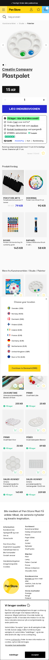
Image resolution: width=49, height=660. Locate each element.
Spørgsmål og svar (11, 533)
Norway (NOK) (17, 314)
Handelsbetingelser (11, 561)
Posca (27, 565)
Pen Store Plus (9, 544)
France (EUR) (17, 335)
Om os (5, 535)
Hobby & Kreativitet (33, 532)
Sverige (28, 593)
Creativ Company (17, 69)
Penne (27, 535)
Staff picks (29, 549)
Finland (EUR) (17, 324)
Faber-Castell (31, 562)
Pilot (27, 556)
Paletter (30, 23)
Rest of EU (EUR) (18, 357)
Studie (21, 23)
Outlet (27, 543)
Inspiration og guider (11, 547)
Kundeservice (9, 530)
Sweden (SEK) (17, 308)
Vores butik (8, 538)
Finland (28, 598)
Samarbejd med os (11, 550)
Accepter (35, 655)
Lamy (27, 559)
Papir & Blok (30, 537)
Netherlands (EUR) (19, 346)
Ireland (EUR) (17, 330)
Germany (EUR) (18, 341)
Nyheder (28, 546)
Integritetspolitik (10, 564)
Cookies (6, 567)
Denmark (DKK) (18, 319)
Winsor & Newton (32, 568)
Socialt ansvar (9, 555)
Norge (27, 596)
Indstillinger (13, 655)
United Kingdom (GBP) (21, 351)
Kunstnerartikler (9, 23)
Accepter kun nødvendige (15, 645)
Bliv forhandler (9, 552)
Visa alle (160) (31, 571)
